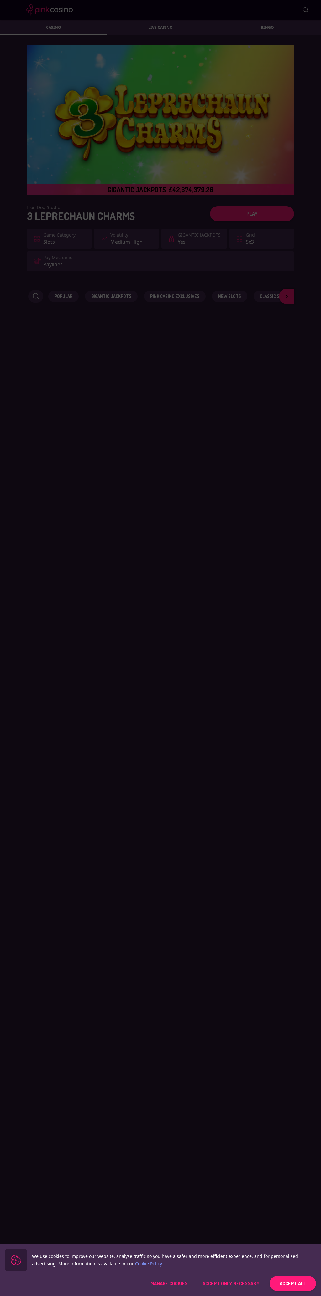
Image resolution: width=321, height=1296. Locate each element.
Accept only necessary (231, 1283)
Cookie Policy (148, 1264)
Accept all (293, 1283)
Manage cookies (168, 1283)
